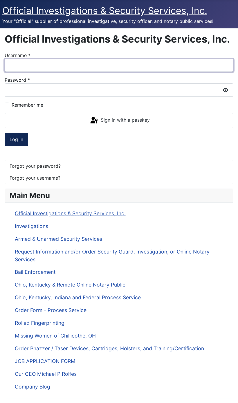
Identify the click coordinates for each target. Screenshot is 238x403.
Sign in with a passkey (124, 120)
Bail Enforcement (35, 272)
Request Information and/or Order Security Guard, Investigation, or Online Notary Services (112, 255)
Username (17, 55)
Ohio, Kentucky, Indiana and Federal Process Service (78, 297)
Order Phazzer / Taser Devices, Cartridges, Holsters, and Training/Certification (109, 348)
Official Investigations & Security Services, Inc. (70, 213)
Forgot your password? (35, 166)
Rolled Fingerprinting (39, 323)
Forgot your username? (35, 178)
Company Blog (32, 387)
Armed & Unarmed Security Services (58, 239)
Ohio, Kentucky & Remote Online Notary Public (70, 285)
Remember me (27, 105)
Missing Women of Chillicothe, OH (55, 336)
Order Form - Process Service (50, 310)
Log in (16, 139)
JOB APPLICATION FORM (45, 361)
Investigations (31, 226)
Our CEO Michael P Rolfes (46, 374)
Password (17, 80)
